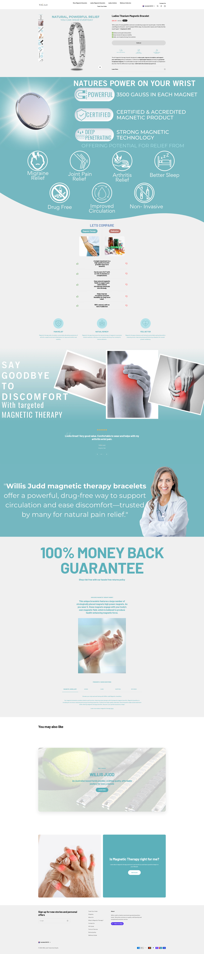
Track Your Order (102, 6)
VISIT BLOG (134, 872)
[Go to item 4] (40, 36)
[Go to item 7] (40, 55)
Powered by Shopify (53, 948)
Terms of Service (93, 929)
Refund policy (92, 932)
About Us (90, 917)
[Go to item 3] (40, 30)
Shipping (90, 914)
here (112, 708)
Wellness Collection (125, 3)
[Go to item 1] (40, 17)
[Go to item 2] (40, 23)
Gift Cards (91, 926)
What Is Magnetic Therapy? (95, 920)
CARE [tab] (102, 689)
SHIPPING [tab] (118, 689)
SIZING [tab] (86, 689)
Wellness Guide (92, 935)
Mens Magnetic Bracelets (80, 3)
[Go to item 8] (40, 62)
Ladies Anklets (112, 3)
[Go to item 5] (40, 42)
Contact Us (163, 3)
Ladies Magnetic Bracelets (97, 3)
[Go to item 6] (40, 49)
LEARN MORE (102, 790)
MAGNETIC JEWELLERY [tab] (70, 689)
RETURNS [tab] (134, 689)
